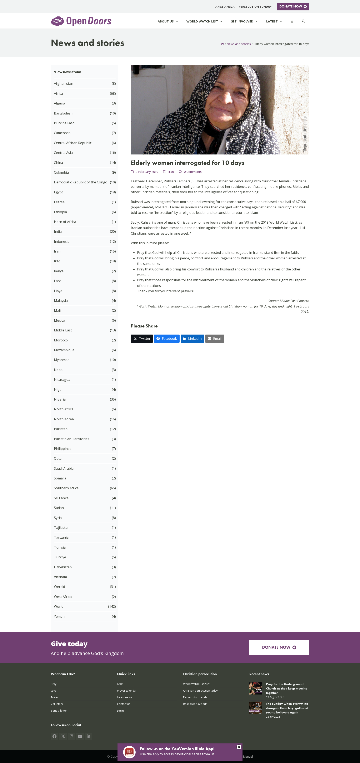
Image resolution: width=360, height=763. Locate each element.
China (58, 162)
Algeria (59, 103)
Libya (58, 291)
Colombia (61, 172)
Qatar (58, 458)
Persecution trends (195, 697)
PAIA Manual (244, 756)
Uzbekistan (63, 567)
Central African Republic (72, 143)
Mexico (59, 320)
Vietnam (60, 577)
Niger (58, 389)
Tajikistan (61, 527)
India (58, 231)
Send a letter (59, 710)
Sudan (59, 507)
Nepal (58, 369)
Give (53, 690)
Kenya (59, 271)
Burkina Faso (64, 123)
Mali (57, 310)
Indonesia (61, 241)
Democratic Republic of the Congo (80, 182)
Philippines (62, 448)
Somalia (60, 478)
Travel (54, 697)
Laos (57, 281)
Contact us (123, 704)
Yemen (59, 616)
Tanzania (61, 537)
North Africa (63, 409)
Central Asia (63, 152)
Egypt (58, 192)
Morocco (61, 340)
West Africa (63, 596)
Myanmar (61, 359)
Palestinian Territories (71, 439)
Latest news (124, 697)
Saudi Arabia (64, 468)
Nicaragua (62, 379)
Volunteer (57, 704)
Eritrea (59, 202)
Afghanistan (63, 83)
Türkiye (60, 557)
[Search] (303, 21)
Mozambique (64, 350)
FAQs (120, 684)
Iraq (57, 261)
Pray (53, 684)
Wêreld (59, 586)
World (58, 606)
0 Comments (193, 171)
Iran (171, 171)
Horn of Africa (65, 221)
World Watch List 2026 (196, 684)
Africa (58, 93)
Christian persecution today (200, 690)
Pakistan (61, 429)
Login (120, 710)
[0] (292, 21)
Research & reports (195, 704)
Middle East (63, 330)
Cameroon (62, 133)
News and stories (239, 44)
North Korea (64, 419)
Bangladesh (63, 113)
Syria (58, 517)
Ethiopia (60, 212)
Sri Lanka (61, 498)
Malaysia (61, 300)
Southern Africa (66, 488)
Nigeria (60, 399)
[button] (142, 339)
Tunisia (60, 547)
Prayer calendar (127, 690)
